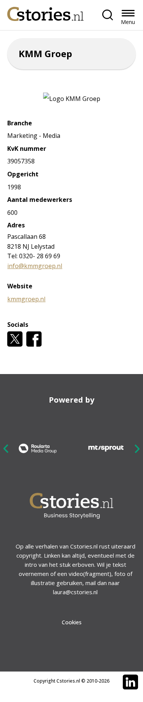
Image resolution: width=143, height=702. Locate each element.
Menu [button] (128, 22)
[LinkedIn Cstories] (130, 682)
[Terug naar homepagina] (45, 12)
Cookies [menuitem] (72, 622)
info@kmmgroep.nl (34, 266)
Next (137, 448)
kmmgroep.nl (26, 299)
